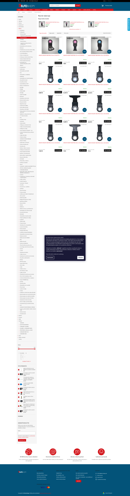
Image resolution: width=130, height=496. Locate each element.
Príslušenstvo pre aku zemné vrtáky (27, 49)
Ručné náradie (23, 228)
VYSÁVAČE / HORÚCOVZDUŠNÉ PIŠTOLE (28, 166)
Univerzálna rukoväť (24, 107)
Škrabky (22, 39)
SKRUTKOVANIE (23, 94)
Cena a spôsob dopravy (41, 479)
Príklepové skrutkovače (25, 150)
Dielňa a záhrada (22, 337)
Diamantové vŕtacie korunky (25, 300)
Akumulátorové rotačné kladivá (26, 78)
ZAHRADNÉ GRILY (23, 334)
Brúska (21, 205)
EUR (104, 1)
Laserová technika (24, 227)
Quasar (21, 248)
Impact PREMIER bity (24, 279)
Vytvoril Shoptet (108, 493)
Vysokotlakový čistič (24, 83)
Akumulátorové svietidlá (25, 285)
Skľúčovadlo (22, 221)
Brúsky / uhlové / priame (25, 148)
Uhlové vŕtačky (23, 140)
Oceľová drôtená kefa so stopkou (27, 278)
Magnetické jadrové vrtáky (25, 199)
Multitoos (22, 207)
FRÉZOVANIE (22, 91)
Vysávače (22, 121)
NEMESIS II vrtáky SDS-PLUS (25, 114)
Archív (78, 481)
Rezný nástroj (23, 41)
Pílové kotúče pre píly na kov (26, 245)
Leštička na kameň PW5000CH (26, 232)
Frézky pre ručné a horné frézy (26, 57)
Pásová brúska (23, 190)
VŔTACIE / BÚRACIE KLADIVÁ (25, 168)
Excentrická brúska (24, 212)
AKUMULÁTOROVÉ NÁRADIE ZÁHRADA (27, 307)
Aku (21, 72)
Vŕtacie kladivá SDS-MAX (25, 151)
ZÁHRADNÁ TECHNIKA (24, 326)
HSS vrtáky (22, 265)
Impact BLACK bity (23, 263)
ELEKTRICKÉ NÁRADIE (24, 324)
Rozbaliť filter (26, 361)
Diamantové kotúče (24, 252)
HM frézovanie (23, 261)
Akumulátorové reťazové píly (26, 210)
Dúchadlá (22, 159)
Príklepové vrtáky (23, 128)
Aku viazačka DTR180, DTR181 (26, 51)
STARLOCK (22, 32)
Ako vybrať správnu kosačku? (82, 473)
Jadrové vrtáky (23, 289)
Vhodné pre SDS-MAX (24, 109)
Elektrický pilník (23, 197)
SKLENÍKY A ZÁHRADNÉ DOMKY (26, 328)
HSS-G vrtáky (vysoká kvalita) (26, 301)
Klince (21, 164)
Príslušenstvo (23, 67)
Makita (20, 28)
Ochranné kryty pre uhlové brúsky (27, 303)
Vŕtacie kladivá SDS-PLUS (25, 60)
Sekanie (21, 174)
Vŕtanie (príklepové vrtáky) (25, 218)
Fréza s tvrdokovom (24, 55)
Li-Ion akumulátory (23, 53)
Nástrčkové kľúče (23, 201)
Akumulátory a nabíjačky (25, 74)
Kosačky (22, 185)
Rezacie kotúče (23, 102)
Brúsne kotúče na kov (24, 100)
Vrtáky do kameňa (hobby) (25, 127)
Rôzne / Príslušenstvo (24, 85)
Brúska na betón (23, 236)
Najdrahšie (59, 33)
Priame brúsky (23, 223)
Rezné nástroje (23, 37)
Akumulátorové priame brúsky (26, 234)
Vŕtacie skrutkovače (24, 144)
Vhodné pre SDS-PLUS (24, 98)
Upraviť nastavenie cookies (45, 493)
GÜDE (20, 319)
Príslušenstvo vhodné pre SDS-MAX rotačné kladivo (27, 177)
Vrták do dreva (23, 269)
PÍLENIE (21, 89)
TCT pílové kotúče (24, 116)
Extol (20, 335)
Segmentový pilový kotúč (25, 36)
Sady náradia (22, 123)
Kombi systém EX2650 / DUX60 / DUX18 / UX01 (28, 309)
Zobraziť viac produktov (74, 29)
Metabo (20, 315)
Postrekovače (23, 313)
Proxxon (20, 317)
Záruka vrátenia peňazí (61, 477)
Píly (20, 117)
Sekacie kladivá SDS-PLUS (25, 59)
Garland (20, 321)
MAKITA (21, 65)
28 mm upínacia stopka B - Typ (26, 130)
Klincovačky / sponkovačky (25, 155)
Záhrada (20, 21)
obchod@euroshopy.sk (102, 473)
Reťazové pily (23, 312)
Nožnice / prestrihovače (25, 153)
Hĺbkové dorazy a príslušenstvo (26, 208)
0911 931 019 (99, 475)
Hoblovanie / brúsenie (24, 142)
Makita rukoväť (23, 241)
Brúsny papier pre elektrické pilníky (27, 296)
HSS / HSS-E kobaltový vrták (25, 276)
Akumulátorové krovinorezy (25, 46)
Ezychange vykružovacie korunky (27, 247)
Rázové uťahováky (24, 157)
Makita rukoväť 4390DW (25, 238)
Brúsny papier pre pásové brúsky (27, 298)
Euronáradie (21, 26)
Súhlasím (80, 257)
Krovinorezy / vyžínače (24, 186)
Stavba (20, 23)
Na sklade (23, 353)
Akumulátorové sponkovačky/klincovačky (25, 63)
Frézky (21, 290)
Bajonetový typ (23, 104)
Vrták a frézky (23, 179)
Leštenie (22, 219)
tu (62, 254)
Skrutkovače (22, 146)
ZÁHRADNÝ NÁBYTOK (24, 332)
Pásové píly (22, 287)
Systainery (22, 30)
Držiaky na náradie (24, 162)
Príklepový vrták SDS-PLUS (25, 125)
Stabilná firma (59, 473)
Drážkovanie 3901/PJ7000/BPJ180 (27, 194)
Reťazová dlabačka (24, 243)
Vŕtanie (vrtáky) (23, 137)
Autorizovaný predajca (60, 479)
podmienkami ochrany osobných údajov (26, 436)
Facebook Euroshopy (101, 479)
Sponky (21, 281)
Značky (20, 339)
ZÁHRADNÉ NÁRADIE (24, 170)
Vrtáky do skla (23, 272)
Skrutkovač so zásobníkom (25, 225)
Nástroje (22, 48)
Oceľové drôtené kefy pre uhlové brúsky (27, 133)
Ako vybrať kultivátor (80, 475)
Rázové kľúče (23, 203)
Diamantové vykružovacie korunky (27, 256)
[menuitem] (19, 10)
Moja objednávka (40, 473)
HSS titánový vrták (24, 270)
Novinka (22, 357)
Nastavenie (50, 257)
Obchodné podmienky (41, 477)
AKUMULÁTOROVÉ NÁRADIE (25, 139)
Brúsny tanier (23, 34)
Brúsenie (22, 96)
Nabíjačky (22, 76)
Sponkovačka (23, 283)
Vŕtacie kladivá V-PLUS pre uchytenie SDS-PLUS (27, 111)
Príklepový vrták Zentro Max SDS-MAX (27, 292)
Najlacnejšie (51, 33)
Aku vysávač (22, 196)
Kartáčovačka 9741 (24, 230)
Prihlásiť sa (22, 440)
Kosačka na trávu (23, 82)
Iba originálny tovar (60, 475)
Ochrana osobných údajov (42, 475)
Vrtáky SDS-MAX (23, 135)
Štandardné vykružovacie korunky (27, 274)
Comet (21, 250)
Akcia (22, 355)
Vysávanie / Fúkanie (24, 183)
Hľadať (78, 5)
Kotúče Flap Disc (23, 181)
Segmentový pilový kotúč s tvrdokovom (26, 44)
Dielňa (20, 19)
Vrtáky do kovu (23, 254)
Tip (21, 359)
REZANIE (21, 87)
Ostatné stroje (23, 119)
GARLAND (22, 323)
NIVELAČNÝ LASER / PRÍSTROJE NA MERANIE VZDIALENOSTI (27, 172)
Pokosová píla (23, 192)
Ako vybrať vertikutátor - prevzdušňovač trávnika (84, 478)
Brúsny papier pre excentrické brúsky (27, 294)
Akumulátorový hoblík (24, 71)
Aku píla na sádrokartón (25, 258)
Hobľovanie (22, 69)
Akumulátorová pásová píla (25, 216)
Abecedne (66, 33)
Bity (21, 239)
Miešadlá (22, 214)
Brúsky (21, 259)
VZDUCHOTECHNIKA (24, 105)
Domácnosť (21, 25)
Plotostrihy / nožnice (24, 160)
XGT (21, 305)
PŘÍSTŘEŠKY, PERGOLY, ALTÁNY (26, 330)
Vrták (21, 267)
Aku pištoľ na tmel (23, 80)
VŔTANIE (21, 93)
